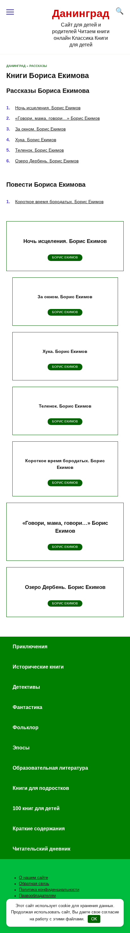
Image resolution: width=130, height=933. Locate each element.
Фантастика (27, 707)
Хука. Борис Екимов (35, 139)
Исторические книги (38, 666)
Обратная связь (34, 884)
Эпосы (21, 747)
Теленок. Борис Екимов (39, 150)
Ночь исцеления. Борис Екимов (47, 107)
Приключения (30, 646)
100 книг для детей (36, 808)
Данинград (80, 13)
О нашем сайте (33, 877)
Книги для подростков (41, 788)
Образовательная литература (50, 768)
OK (94, 919)
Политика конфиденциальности (49, 890)
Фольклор (25, 727)
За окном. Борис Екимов (40, 128)
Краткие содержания (39, 828)
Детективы (26, 687)
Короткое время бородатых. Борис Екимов (59, 201)
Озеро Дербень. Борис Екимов (47, 160)
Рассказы (38, 66)
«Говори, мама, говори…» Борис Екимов (57, 118)
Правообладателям (37, 896)
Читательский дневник (41, 848)
